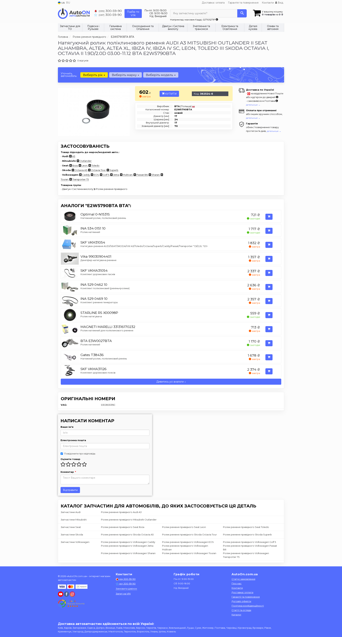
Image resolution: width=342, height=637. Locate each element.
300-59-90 (110, 11)
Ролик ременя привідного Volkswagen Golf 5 (249, 542)
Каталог (236, 614)
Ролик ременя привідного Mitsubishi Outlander (129, 519)
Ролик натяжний (90, 232)
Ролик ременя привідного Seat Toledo (246, 527)
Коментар (68, 471)
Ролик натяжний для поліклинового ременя (107, 330)
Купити (170, 93)
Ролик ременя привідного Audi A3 (121, 512)
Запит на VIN (123, 593)
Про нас (237, 583)
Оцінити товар (70, 459)
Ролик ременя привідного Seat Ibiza (122, 527)
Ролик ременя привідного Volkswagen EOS (188, 542)
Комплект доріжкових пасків (98, 274)
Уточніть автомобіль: (69, 75)
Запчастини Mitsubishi (74, 519)
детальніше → (253, 105)
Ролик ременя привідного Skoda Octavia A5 (127, 534)
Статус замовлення (243, 579)
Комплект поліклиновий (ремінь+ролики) (105, 288)
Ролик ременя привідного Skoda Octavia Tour (189, 534)
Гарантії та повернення (246, 596)
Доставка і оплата (213, 2)
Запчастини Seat (71, 527)
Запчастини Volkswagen (75, 542)
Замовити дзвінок (126, 588)
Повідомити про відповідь (79, 453)
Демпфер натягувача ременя (98, 260)
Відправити (70, 490)
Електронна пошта (73, 440)
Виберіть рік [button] (93, 75)
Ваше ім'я (67, 426)
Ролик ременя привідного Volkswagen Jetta (127, 545)
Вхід (280, 2)
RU (68, 2)
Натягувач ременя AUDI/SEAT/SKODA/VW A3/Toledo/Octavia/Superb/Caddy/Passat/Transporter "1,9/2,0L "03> (144, 246)
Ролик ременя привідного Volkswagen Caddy (128, 542)
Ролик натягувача (91, 316)
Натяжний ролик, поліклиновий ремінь (104, 358)
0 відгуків (82, 60)
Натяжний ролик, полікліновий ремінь (103, 218)
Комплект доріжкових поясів (98, 372)
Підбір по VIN (133, 13)
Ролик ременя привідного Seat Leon (184, 527)
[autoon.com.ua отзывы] (72, 603)
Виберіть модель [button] (160, 75)
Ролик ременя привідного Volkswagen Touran (189, 553)
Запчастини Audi (71, 512)
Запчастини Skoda (72, 534)
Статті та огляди (241, 610)
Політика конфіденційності (248, 605)
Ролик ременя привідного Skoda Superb (247, 534)
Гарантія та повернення (243, 2)
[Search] (242, 13)
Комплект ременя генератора (99, 302)
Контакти (268, 2)
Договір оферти (241, 601)
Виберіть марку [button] (124, 75)
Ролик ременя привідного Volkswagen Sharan (128, 553)
